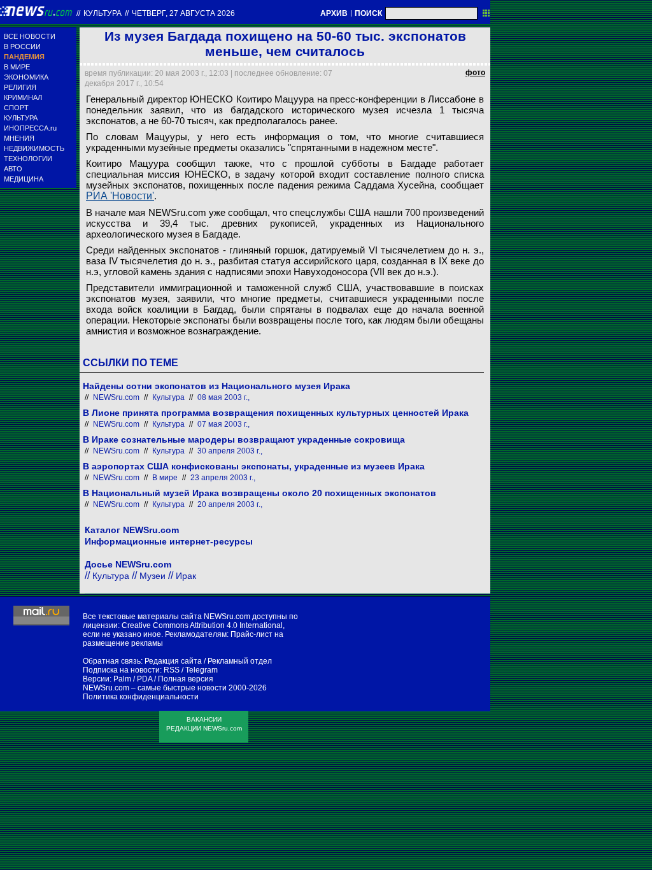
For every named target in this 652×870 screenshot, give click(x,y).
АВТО (13, 169)
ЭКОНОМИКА (26, 77)
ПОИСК (368, 13)
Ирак (186, 576)
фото (475, 72)
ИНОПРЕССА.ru (30, 128)
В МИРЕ (17, 67)
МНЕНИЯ (19, 138)
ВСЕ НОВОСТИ (29, 36)
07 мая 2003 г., (223, 424)
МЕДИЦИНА (23, 179)
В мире (165, 477)
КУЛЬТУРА (21, 118)
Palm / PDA (132, 678)
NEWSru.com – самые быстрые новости (155, 687)
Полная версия (185, 678)
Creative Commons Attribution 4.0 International (202, 625)
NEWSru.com (116, 397)
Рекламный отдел (240, 661)
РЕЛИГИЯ (20, 87)
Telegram (201, 670)
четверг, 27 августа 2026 (183, 13)
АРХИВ (334, 13)
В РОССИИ (22, 46)
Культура (102, 13)
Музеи (152, 576)
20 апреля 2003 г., (229, 504)
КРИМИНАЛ (23, 97)
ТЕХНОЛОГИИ (28, 158)
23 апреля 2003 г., (222, 477)
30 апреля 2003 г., (229, 450)
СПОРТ (16, 107)
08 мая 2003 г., (223, 397)
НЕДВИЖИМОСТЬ (34, 148)
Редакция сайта (173, 661)
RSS (172, 670)
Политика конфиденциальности (141, 696)
